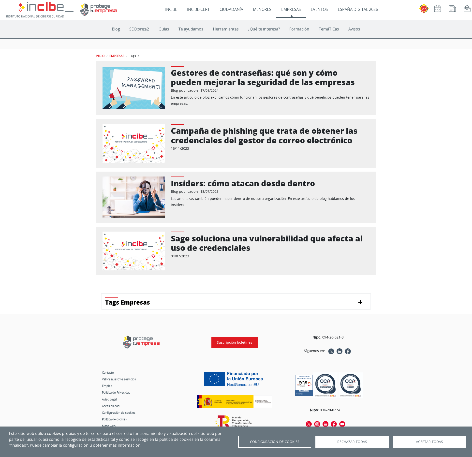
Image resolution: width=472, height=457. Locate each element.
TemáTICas (329, 29)
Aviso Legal (109, 399)
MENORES (262, 9)
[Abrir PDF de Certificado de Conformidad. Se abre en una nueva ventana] (304, 384)
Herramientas (226, 29)
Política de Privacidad (116, 392)
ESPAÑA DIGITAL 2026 (358, 9)
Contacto (108, 372)
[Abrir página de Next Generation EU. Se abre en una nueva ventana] (234, 381)
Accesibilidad (110, 406)
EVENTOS (319, 9)
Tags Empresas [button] (127, 302)
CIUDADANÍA (231, 9)
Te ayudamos (190, 29)
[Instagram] (317, 423)
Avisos (354, 29)
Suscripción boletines (234, 342)
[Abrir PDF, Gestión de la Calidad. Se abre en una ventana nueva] (351, 385)
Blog (116, 29)
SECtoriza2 (139, 29)
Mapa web (109, 426)
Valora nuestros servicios (119, 379)
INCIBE (171, 9)
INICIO (100, 56)
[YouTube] (342, 423)
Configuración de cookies (118, 412)
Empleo (107, 386)
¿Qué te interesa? (264, 29)
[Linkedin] (339, 351)
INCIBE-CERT (198, 9)
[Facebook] (348, 351)
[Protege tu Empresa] (141, 342)
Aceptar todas (429, 442)
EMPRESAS (291, 9)
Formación (299, 29)
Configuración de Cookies (274, 442)
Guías (164, 29)
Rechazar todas (352, 442)
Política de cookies (114, 419)
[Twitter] (331, 351)
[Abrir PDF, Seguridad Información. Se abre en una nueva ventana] (325, 385)
